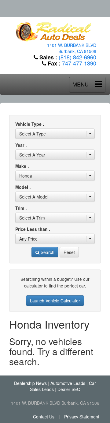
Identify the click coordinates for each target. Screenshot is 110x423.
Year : (21, 145)
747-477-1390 (79, 63)
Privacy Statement (81, 417)
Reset (69, 252)
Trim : (21, 208)
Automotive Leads (67, 383)
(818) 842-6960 (77, 57)
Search (46, 252)
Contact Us (43, 417)
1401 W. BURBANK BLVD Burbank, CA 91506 (71, 48)
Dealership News (30, 383)
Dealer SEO (68, 389)
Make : (22, 166)
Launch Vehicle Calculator (55, 301)
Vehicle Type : (29, 124)
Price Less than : (32, 229)
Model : (23, 187)
